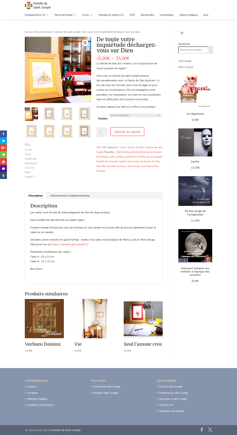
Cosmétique (166, 15)
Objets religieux (188, 15)
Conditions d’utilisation (40, 405)
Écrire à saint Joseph (171, 386)
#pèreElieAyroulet (125, 151)
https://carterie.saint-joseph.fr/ (70, 244)
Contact (32, 386)
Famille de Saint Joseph (107, 386)
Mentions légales (37, 398)
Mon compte (185, 67)
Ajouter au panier (127, 131)
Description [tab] (35, 195)
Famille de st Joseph (107, 161)
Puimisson (121, 166)
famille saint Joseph (129, 161)
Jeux (205, 15)
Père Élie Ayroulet (105, 166)
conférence (131, 156)
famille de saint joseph (150, 156)
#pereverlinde (143, 151)
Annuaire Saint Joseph (105, 392)
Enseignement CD (35, 15)
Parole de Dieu (152, 161)
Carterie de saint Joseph (67, 31)
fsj (141, 161)
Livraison (32, 392)
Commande (184, 61)
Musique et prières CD (111, 15)
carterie (120, 156)
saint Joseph (134, 166)
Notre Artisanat (64, 15)
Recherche (184, 44)
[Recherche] (210, 49)
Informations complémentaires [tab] (70, 195)
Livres (85, 15)
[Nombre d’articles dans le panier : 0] (181, 32)
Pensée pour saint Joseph (173, 392)
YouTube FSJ (166, 405)
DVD (132, 15)
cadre (112, 156)
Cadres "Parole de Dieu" (132, 147)
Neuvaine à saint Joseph (173, 398)
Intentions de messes (171, 411)
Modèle (103, 118)
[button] (85, 43)
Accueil (29, 31)
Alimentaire (147, 15)
